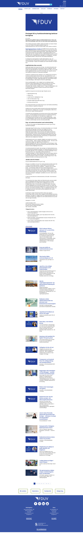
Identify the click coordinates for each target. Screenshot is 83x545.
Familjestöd (47, 491)
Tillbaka (41, 13)
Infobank (56, 8)
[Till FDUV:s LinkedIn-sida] (43, 503)
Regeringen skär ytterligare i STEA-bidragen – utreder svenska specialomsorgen (47, 372)
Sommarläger (35, 8)
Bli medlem (23, 491)
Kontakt (62, 8)
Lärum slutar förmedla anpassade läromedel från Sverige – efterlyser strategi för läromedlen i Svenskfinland (47, 416)
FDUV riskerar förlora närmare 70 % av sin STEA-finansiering (47, 230)
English (64, 3)
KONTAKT (29, 518)
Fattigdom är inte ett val (46, 347)
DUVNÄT (54, 518)
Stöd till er (27, 8)
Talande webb (63, 6)
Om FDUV (20, 8)
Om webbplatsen (41, 529)
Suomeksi (64, 2)
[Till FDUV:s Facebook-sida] (35, 503)
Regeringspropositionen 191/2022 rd (34, 48)
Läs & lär (43, 8)
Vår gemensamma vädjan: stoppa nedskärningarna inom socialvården (46, 472)
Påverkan (49, 8)
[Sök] (51, 4)
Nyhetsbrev (35, 491)
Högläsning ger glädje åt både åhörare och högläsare (46, 448)
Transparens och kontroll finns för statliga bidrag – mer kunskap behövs (46, 361)
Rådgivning (59, 491)
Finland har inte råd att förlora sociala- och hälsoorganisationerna (46, 398)
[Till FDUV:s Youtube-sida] (47, 503)
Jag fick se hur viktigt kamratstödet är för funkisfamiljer (45, 267)
